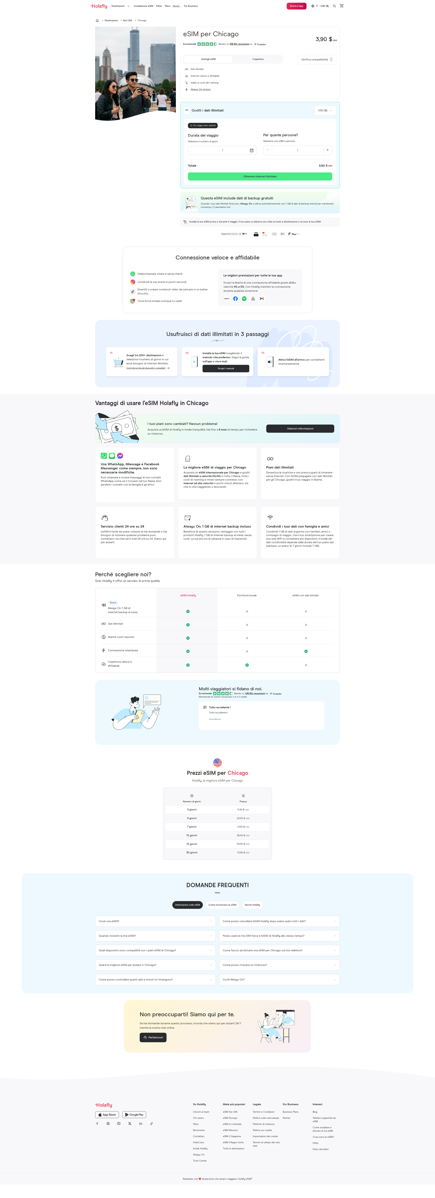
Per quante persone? (280, 135)
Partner (286, 1118)
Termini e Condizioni (263, 1112)
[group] (155, 921)
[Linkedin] (141, 1124)
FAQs (315, 1143)
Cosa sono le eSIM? (323, 1137)
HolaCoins (198, 1142)
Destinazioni (118, 6)
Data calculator (321, 1149)
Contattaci (198, 1136)
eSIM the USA (230, 1112)
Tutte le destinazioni (233, 1148)
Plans (196, 1124)
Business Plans (291, 1112)
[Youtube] (119, 1124)
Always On (199, 1155)
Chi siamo (198, 1118)
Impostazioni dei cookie (265, 1136)
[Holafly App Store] (107, 1114)
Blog (315, 1112)
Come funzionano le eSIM (222, 905)
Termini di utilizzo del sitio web (266, 1144)
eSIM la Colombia (232, 1124)
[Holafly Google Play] (134, 1114)
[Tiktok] (152, 1124)
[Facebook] (97, 1124)
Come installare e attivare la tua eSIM (323, 1129)
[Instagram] (108, 1124)
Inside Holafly (200, 1148)
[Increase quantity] (328, 150)
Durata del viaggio (203, 135)
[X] (130, 1124)
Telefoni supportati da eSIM (324, 1120)
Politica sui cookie (262, 1130)
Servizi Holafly (252, 905)
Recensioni (199, 1130)
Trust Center (200, 1161)
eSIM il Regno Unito (233, 1142)
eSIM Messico (230, 1130)
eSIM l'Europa (230, 1118)
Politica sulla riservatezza (266, 1118)
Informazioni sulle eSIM (187, 905)
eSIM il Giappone (232, 1136)
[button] (334, 6)
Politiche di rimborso (264, 1124)
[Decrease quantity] (268, 150)
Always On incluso (201, 89)
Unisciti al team (201, 1112)
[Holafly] (124, 1105)
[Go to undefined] (97, 20)
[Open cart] (342, 6)
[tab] (208, 59)
